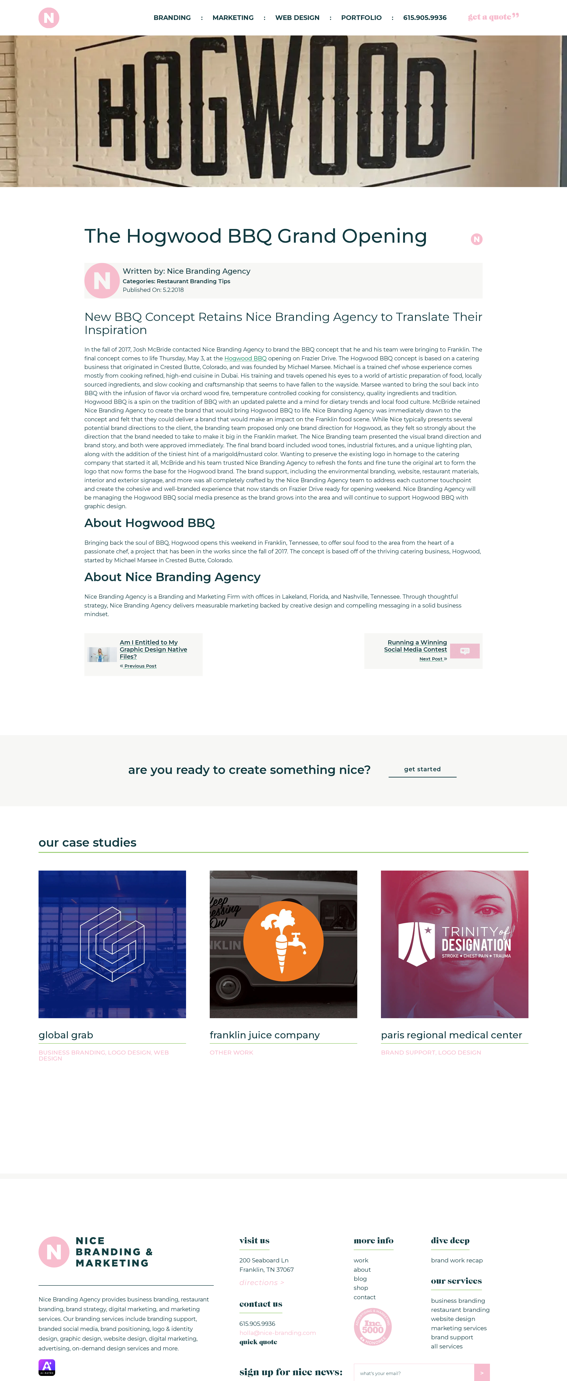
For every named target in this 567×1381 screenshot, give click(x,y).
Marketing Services (459, 1328)
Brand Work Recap (457, 1260)
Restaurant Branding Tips (193, 281)
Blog (360, 1278)
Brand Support (408, 1052)
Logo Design (129, 1052)
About (362, 1269)
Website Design (453, 1318)
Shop (361, 1287)
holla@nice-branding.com (277, 1332)
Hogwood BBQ (245, 358)
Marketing (233, 17)
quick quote (258, 1342)
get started (422, 769)
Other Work (231, 1052)
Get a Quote (489, 17)
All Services (447, 1346)
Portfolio (361, 17)
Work (361, 1260)
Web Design (297, 17)
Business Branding (72, 1052)
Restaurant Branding (460, 1309)
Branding (172, 17)
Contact (365, 1297)
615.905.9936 (425, 17)
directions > (261, 1282)
